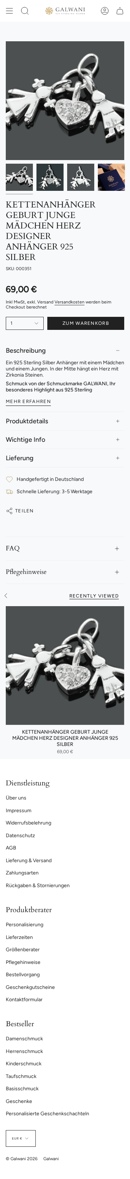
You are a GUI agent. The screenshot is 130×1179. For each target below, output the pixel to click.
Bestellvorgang (23, 975)
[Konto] (104, 11)
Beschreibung (26, 350)
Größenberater (23, 950)
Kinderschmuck (24, 1064)
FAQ (13, 548)
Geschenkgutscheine (30, 987)
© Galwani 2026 (22, 1158)
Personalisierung (24, 925)
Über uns (16, 798)
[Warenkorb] (120, 11)
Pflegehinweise (26, 571)
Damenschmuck (24, 1039)
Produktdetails (27, 421)
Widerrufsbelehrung (28, 823)
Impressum (18, 810)
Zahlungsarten (22, 873)
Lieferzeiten (19, 937)
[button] (25, 11)
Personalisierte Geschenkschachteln (47, 1114)
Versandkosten (69, 302)
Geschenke (19, 1101)
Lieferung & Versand (29, 860)
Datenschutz (20, 835)
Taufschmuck (21, 1076)
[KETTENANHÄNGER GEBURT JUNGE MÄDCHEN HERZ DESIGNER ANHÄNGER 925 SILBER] (65, 665)
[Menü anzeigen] (9, 11)
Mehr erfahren (28, 401)
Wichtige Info (25, 440)
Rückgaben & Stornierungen (38, 885)
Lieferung (20, 458)
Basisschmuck (22, 1089)
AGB (11, 848)
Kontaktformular (24, 1000)
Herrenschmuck (24, 1051)
